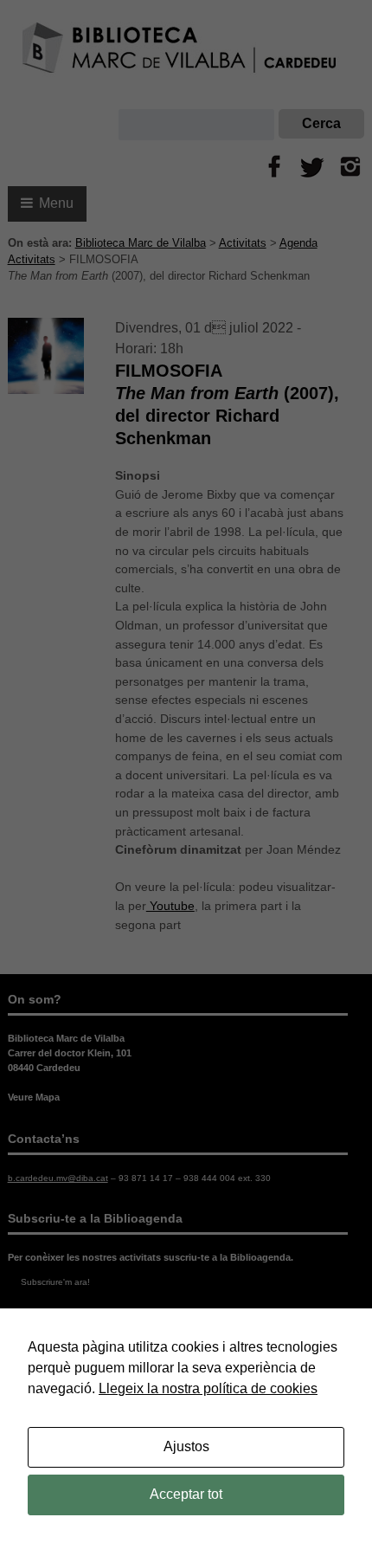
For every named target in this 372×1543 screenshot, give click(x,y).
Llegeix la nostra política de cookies (208, 1388)
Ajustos (186, 1446)
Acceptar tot (186, 1494)
